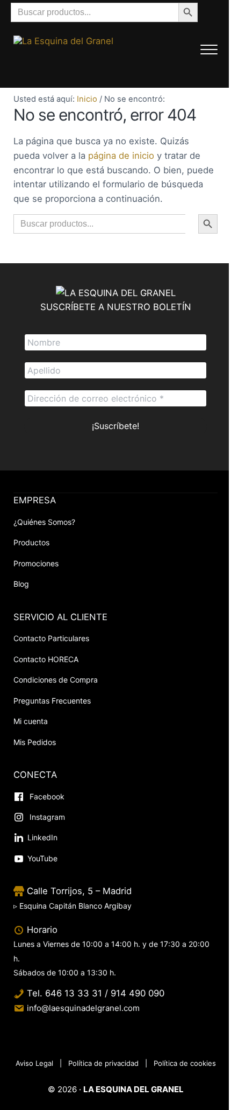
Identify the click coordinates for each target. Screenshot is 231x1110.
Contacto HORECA (45, 659)
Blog (21, 583)
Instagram (46, 816)
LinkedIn (42, 837)
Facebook (45, 796)
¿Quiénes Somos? (44, 521)
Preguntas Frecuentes (52, 700)
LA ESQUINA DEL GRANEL (133, 1089)
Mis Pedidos (34, 742)
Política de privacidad (103, 1063)
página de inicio (121, 155)
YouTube (42, 858)
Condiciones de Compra (55, 679)
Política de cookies (185, 1063)
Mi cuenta (30, 721)
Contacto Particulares (51, 638)
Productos (31, 542)
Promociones (36, 563)
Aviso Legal (34, 1063)
